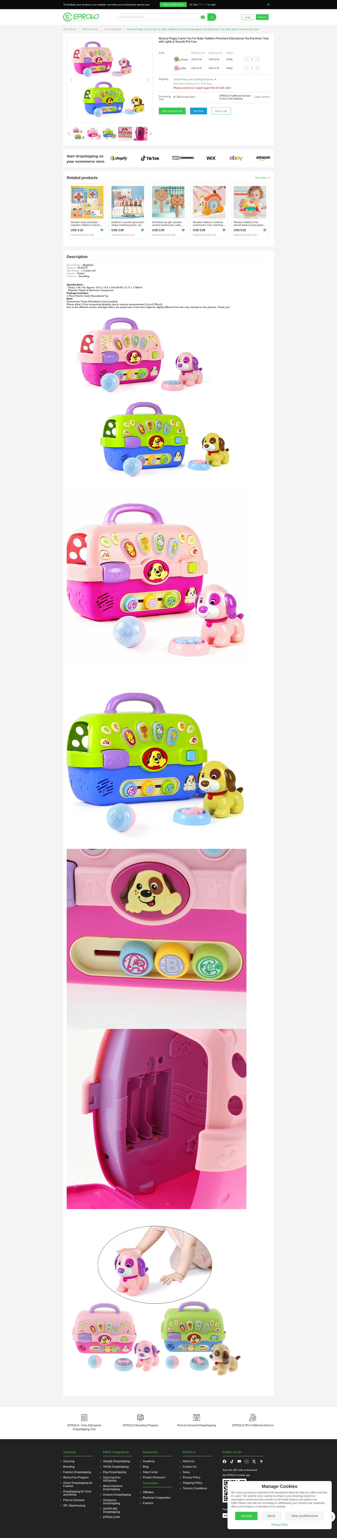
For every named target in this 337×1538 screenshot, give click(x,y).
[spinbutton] (252, 59)
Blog (146, 1466)
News (186, 1472)
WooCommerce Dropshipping (113, 1488)
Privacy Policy (279, 1524)
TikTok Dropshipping (116, 1466)
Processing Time (165, 98)
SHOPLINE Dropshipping (111, 1510)
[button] (246, 59)
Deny (271, 1516)
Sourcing (68, 1461)
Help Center (150, 1472)
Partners (148, 1503)
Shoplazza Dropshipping (111, 1502)
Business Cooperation (157, 1497)
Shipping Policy (192, 1482)
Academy (149, 1461)
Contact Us (190, 1466)
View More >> (262, 177)
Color (162, 52)
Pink (183, 68)
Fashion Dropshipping (77, 1472)
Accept (246, 1516)
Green (184, 59)
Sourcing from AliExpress (111, 1479)
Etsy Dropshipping (114, 1472)
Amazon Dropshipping (117, 1494)
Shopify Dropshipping (116, 1461)
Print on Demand (73, 1500)
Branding (69, 1466)
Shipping (163, 79)
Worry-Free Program (76, 1477)
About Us (188, 1461)
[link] (70, 29)
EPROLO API (111, 1517)
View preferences (304, 1516)
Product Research (154, 1477)
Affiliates (148, 1492)
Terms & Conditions (195, 1488)
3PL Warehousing (74, 1505)
